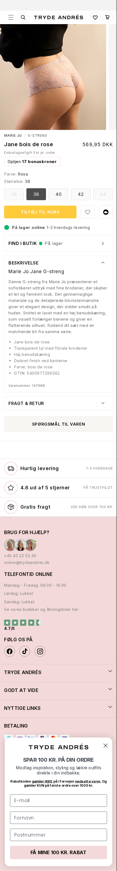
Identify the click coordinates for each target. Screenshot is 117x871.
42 (81, 194)
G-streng (38, 135)
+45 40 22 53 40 (20, 555)
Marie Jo (13, 135)
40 (59, 194)
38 (36, 194)
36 (17, 195)
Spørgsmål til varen (58, 424)
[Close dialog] (105, 745)
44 (106, 195)
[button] (11, 17)
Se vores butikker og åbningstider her (41, 609)
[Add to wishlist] (88, 212)
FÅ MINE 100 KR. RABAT (58, 852)
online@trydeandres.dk (27, 562)
